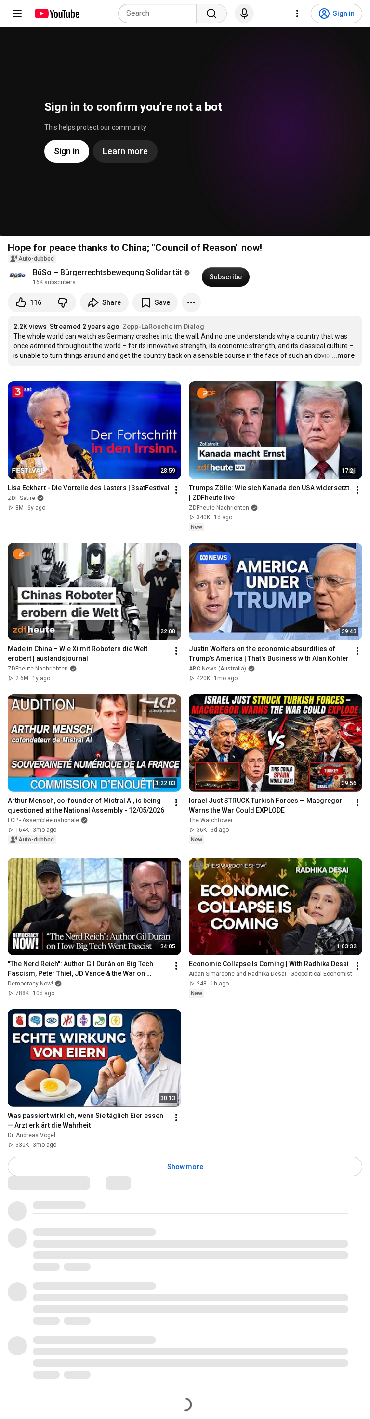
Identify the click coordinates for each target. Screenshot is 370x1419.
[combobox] (160, 13)
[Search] (211, 13)
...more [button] (343, 355)
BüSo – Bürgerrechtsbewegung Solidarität (107, 272)
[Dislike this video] (62, 302)
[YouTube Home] (56, 13)
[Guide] (17, 13)
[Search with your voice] (244, 13)
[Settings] (297, 13)
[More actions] (191, 302)
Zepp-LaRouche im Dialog (163, 326)
